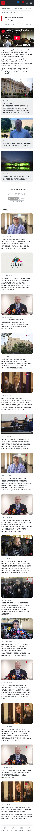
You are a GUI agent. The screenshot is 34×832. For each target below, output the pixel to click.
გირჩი (23, 198)
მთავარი (4, 13)
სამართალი (13, 198)
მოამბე (12, 13)
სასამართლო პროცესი (11, 205)
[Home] (3, 3)
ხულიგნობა (26, 205)
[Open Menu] (31, 2)
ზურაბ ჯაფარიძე (17, 201)
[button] (7, 8)
